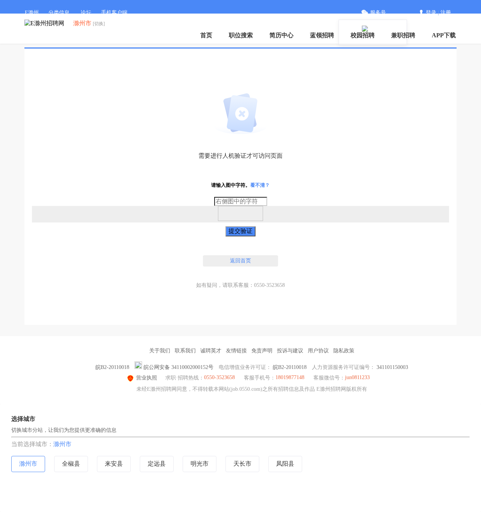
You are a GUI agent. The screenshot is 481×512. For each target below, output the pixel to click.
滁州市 (62, 444)
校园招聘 (363, 35)
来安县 (114, 463)
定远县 (157, 463)
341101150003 (392, 367)
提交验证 (240, 231)
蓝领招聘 (322, 35)
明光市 (200, 463)
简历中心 (281, 35)
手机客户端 (114, 12)
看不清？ (260, 185)
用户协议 (318, 351)
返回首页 (240, 261)
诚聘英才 (210, 351)
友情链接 (236, 351)
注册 (445, 12)
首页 (206, 35)
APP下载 (444, 35)
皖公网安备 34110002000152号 (178, 367)
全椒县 (71, 463)
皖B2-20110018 (112, 367)
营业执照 (146, 378)
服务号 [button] (378, 12)
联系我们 (185, 351)
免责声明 (261, 351)
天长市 (242, 463)
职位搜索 (241, 35)
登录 (431, 12)
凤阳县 (285, 463)
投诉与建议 (290, 351)
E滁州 (32, 12)
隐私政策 (343, 351)
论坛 (86, 12)
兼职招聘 (403, 35)
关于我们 (159, 351)
